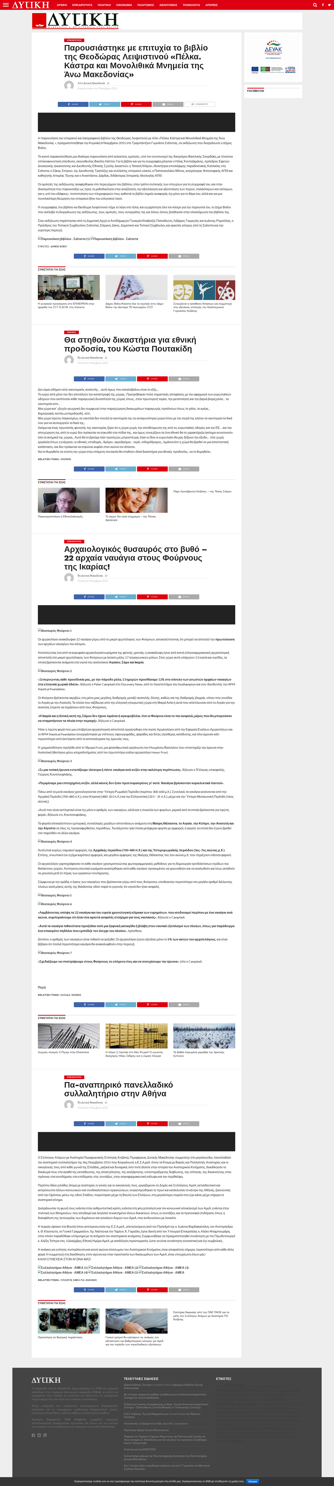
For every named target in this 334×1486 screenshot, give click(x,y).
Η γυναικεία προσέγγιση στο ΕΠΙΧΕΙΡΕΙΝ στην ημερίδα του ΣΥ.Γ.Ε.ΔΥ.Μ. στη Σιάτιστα (66, 305)
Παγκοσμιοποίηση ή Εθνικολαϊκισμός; (60, 516)
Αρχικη (62, 5)
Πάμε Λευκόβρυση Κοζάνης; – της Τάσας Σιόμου (202, 491)
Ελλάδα (65, 994)
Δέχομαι (252, 1481)
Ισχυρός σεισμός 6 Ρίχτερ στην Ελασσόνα (63, 1052)
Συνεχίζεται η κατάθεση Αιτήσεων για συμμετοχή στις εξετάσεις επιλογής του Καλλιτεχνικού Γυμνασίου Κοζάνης (202, 307)
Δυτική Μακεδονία (94, 83)
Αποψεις (211, 5)
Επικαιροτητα (82, 5)
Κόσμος (76, 994)
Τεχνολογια (191, 5)
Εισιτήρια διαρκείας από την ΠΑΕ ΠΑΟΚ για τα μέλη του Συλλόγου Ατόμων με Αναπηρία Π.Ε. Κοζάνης (201, 1315)
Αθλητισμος (168, 5)
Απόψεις (65, 459)
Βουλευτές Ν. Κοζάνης (74, 1476)
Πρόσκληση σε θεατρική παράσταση (60, 1337)
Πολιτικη (104, 5)
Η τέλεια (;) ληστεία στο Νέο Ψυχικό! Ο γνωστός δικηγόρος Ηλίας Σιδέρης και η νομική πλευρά (134, 1054)
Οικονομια (124, 5)
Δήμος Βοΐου (59, 246)
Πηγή (42, 987)
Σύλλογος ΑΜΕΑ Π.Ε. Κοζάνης (78, 1280)
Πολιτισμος (145, 5)
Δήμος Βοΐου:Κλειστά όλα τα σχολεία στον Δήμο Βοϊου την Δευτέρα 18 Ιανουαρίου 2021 (134, 305)
